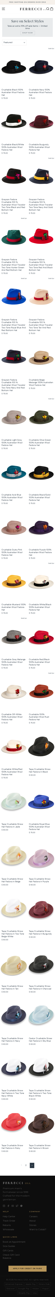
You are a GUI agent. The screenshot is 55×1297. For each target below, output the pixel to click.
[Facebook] (8, 1206)
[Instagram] (4, 1206)
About (32, 1220)
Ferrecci (17, 1183)
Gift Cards (8, 1250)
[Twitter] (17, 1206)
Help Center (9, 1216)
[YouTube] (13, 1206)
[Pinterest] (21, 1206)
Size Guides (9, 1246)
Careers (33, 1216)
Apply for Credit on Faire (27, 1268)
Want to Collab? (37, 1229)
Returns (7, 1225)
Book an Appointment (14, 1242)
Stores (32, 1225)
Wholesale (8, 1229)
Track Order (9, 1220)
